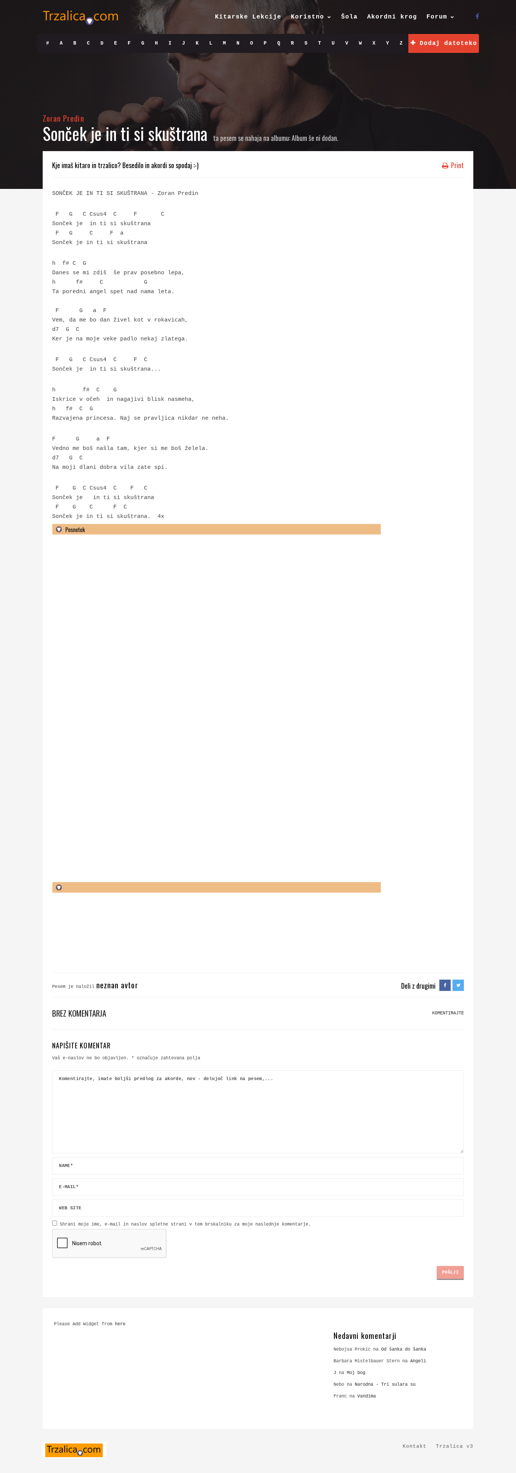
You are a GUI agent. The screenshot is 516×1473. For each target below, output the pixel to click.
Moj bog (356, 1373)
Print (457, 165)
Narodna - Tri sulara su (385, 1384)
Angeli (418, 1361)
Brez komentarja (79, 1013)
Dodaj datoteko (446, 43)
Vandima (366, 1396)
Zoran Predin (63, 118)
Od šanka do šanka (403, 1349)
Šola (349, 17)
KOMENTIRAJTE (448, 1013)
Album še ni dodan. (315, 138)
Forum (436, 17)
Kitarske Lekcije (248, 17)
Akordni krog (392, 17)
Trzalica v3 (454, 1446)
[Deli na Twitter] (458, 985)
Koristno (307, 17)
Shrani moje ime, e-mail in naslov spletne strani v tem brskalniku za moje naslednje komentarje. (185, 1224)
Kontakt (414, 1446)
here (120, 1324)
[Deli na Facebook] (445, 985)
